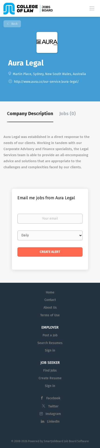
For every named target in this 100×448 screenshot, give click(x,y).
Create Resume (50, 378)
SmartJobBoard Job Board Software (66, 441)
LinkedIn (53, 422)
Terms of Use (50, 315)
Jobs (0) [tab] (67, 113)
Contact (50, 300)
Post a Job (50, 335)
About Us (50, 308)
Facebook (53, 398)
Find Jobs (50, 370)
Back (14, 23)
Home (50, 292)
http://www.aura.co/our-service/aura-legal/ (46, 82)
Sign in (50, 350)
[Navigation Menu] (92, 8)
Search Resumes (50, 343)
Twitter (53, 406)
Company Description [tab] (30, 113)
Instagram (53, 414)
